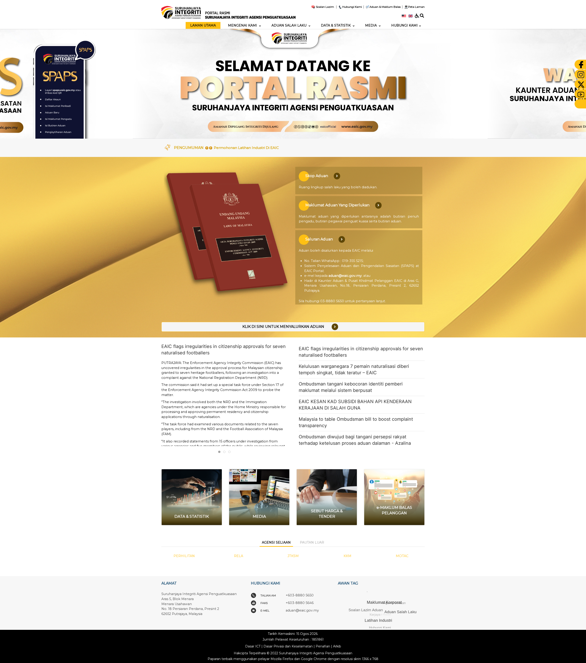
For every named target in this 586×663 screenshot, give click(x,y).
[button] (7, 83)
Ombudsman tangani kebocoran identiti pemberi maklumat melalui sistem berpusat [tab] (230, 452)
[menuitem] (203, 25)
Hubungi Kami (352, 6)
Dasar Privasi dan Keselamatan (288, 646)
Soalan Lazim (324, 6)
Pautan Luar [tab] (312, 542)
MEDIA (259, 516)
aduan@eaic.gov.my (345, 276)
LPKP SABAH (294, 556)
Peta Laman (416, 6)
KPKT (239, 556)
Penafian (323, 646)
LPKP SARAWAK (348, 556)
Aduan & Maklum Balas (385, 6)
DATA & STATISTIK (191, 516)
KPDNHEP (185, 556)
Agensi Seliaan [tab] (276, 542)
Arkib (337, 646)
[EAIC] (228, 11)
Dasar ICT (252, 646)
